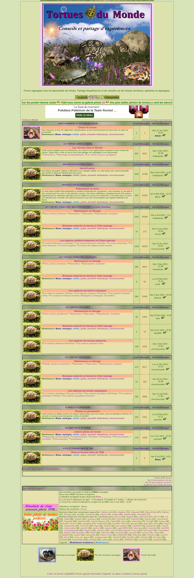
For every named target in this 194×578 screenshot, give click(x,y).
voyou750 (143, 539)
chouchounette (116, 134)
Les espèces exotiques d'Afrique (58, 293)
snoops (115, 514)
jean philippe (121, 526)
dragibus (121, 512)
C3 (166, 517)
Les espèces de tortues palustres (87, 340)
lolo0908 (165, 528)
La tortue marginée (67, 245)
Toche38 (63, 539)
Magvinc (88, 530)
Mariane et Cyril (131, 530)
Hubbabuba (102, 134)
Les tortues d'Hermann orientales (91, 243)
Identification (87, 168)
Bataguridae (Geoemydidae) (56, 437)
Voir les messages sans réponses (157, 120)
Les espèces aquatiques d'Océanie (79, 396)
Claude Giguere (98, 521)
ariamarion (143, 517)
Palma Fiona (106, 535)
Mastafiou (80, 532)
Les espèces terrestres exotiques (87, 290)
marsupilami (163, 530)
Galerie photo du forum (87, 431)
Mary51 (67, 532)
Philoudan (137, 535)
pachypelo (90, 535)
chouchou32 (162, 519)
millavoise (105, 532)
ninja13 (77, 535)
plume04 (91, 134)
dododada (136, 521)
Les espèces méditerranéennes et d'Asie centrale (87, 240)
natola (156, 532)
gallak (83, 134)
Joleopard (135, 512)
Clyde (113, 521)
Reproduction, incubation (107, 213)
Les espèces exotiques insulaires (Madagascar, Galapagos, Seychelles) (82, 295)
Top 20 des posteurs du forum (158, 482)
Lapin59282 (122, 528)
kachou (96, 528)
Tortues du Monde (30, 120)
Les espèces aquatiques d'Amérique (101, 393)
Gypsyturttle (69, 526)
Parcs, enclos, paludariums (56, 314)
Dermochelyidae (121, 437)
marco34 (114, 530)
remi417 (164, 535)
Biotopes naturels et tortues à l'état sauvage (87, 225)
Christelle (68, 521)
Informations (49, 155)
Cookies (126, 573)
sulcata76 (117, 537)
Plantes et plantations (87, 411)
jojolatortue (151, 526)
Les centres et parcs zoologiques (101, 155)
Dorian (162, 521)
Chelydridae (105, 437)
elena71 (73, 523)
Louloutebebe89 (71, 530)
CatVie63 (135, 519)
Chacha (148, 519)
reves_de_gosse (81, 537)
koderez (108, 528)
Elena (61, 523)
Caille (66, 519)
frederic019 (102, 523)
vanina (116, 539)
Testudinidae (76, 439)
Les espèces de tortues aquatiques (87, 390)
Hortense (84, 526)
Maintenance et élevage (87, 211)
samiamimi (90, 514)
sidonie (103, 514)
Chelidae (94, 437)
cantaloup (91, 519)
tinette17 (144, 537)
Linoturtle (151, 528)
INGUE (107, 526)
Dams (123, 521)
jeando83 (137, 526)
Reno (66, 537)
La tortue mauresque (117, 243)
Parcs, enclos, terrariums (55, 213)
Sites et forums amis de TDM (87, 452)
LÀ (162, 102)
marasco (101, 530)
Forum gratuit (140, 573)
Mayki (93, 532)
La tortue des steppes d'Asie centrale (95, 245)
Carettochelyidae (79, 437)
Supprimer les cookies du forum (158, 485)
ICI (76, 102)
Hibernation (88, 213)
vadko (105, 539)
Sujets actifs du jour (163, 478)
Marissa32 (148, 530)
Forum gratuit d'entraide (88, 573)
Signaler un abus (111, 573)
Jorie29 (165, 526)
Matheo (165, 512)
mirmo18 (119, 532)
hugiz (96, 526)
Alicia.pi (117, 517)
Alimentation (74, 213)
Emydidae (46, 439)
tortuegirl (93, 539)
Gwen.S (167, 523)
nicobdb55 (64, 535)
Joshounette (69, 528)
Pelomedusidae (61, 439)
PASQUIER (122, 535)
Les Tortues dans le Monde (87, 147)
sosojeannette (101, 537)
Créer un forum (55, 573)
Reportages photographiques (71, 155)
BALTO (157, 517)
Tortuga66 (141, 514)
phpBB (69, 573)
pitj (78, 514)
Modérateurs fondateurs (81, 542)
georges (134, 523)
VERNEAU (129, 539)
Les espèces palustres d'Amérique (59, 343)
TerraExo (131, 537)
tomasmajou (77, 539)
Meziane (68, 514)
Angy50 (129, 517)
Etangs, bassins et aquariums (57, 364)
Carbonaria (106, 519)
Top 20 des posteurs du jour (159, 480)
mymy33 (132, 532)
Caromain (121, 519)
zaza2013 (157, 539)
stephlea (128, 514)
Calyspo (78, 519)
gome (155, 523)
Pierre (98, 496)
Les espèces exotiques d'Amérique (91, 293)
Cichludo (82, 521)
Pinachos (151, 535)
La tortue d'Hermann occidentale (58, 243)
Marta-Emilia (151, 512)
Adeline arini (106, 512)
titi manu (157, 537)
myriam (145, 532)
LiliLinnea (137, 528)
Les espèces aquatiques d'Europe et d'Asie (63, 393)
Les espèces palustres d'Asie (90, 343)
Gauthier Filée (118, 523)
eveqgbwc (86, 523)
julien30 (84, 528)
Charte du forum (87, 127)
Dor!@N (150, 521)
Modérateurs (102, 542)
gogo (145, 523)
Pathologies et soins (87, 188)
